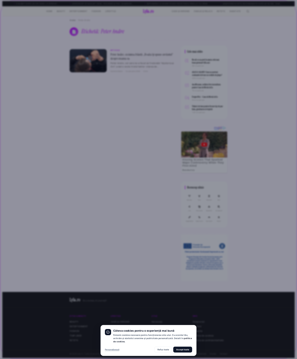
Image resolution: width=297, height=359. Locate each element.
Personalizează (112, 349)
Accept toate (182, 349)
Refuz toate (163, 349)
